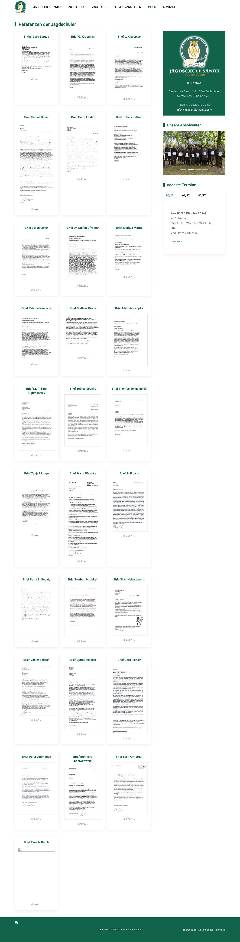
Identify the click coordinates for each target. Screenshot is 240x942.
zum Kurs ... (177, 241)
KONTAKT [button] (169, 7)
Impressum (189, 930)
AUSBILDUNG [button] (76, 7)
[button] (36, 67)
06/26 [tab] (169, 195)
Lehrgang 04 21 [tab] (191, 169)
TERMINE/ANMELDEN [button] (127, 7)
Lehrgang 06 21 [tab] (205, 169)
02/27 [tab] (202, 195)
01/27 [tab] (186, 195)
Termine (220, 930)
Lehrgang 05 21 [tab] (198, 169)
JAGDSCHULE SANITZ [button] (47, 7)
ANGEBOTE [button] (99, 7)
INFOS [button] (152, 7)
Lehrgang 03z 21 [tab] (183, 169)
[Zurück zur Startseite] (20, 7)
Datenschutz (205, 930)
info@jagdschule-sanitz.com (194, 109)
